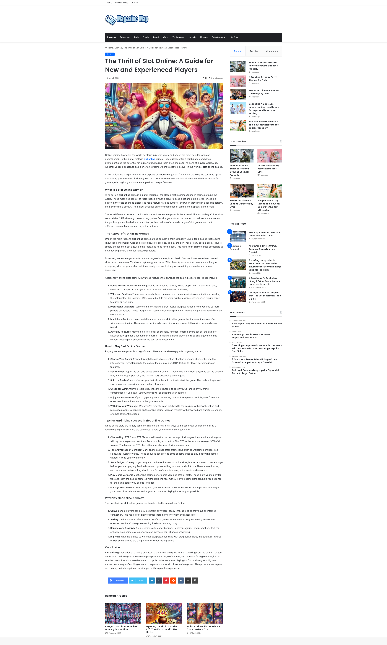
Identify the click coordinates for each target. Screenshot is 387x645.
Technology (178, 37)
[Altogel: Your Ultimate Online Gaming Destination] (123, 613)
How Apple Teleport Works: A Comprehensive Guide (265, 234)
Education (125, 37)
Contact (134, 2)
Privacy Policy (121, 2)
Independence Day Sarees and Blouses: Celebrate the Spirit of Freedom (264, 124)
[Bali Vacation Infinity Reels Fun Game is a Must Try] (205, 613)
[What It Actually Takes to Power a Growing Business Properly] (238, 66)
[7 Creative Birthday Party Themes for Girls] (238, 81)
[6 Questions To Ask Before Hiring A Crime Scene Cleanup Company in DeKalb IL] (238, 282)
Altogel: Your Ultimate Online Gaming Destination (121, 628)
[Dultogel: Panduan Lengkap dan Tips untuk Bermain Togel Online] (238, 296)
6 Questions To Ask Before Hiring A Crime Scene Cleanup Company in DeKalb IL (265, 281)
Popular (254, 51)
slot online (149, 159)
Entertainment (219, 37)
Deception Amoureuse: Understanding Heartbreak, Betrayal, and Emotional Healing (264, 108)
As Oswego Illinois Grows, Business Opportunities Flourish (263, 249)
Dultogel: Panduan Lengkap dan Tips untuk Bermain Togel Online (265, 295)
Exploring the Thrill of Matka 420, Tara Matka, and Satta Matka (161, 629)
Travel (156, 37)
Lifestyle (192, 37)
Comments (272, 51)
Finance (204, 37)
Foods (146, 37)
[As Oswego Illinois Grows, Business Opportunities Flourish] (238, 250)
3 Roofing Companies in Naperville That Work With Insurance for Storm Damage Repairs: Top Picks (265, 265)
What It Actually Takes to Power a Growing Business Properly (263, 65)
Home (109, 2)
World (165, 37)
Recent (238, 51)
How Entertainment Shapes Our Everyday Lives (264, 92)
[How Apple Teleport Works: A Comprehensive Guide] (238, 236)
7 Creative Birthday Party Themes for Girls (263, 79)
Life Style (234, 37)
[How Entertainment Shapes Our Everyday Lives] (238, 94)
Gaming (118, 48)
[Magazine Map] (127, 19)
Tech (136, 37)
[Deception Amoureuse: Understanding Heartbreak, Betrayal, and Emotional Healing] (238, 108)
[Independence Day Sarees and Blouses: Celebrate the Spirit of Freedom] (238, 125)
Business (111, 37)
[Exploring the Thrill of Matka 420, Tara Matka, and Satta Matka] (164, 613)
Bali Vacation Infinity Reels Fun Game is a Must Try (204, 628)
